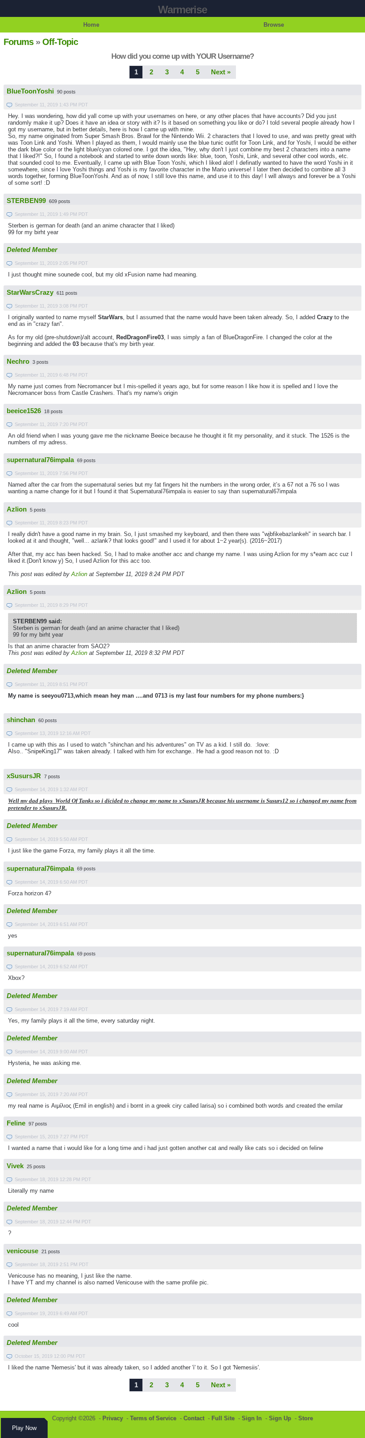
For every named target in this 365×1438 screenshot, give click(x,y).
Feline (16, 1123)
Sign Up (280, 1418)
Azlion (17, 509)
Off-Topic (60, 42)
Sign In (252, 1418)
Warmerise (182, 10)
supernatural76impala (40, 459)
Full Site (223, 1418)
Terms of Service (153, 1418)
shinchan (21, 719)
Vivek (15, 1166)
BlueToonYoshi (30, 91)
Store (305, 1418)
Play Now (24, 1428)
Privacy (112, 1418)
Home (91, 24)
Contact (193, 1418)
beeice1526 (24, 410)
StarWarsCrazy (30, 292)
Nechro (18, 361)
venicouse (22, 1251)
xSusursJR (24, 776)
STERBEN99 (26, 200)
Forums (18, 42)
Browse (274, 24)
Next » (221, 72)
